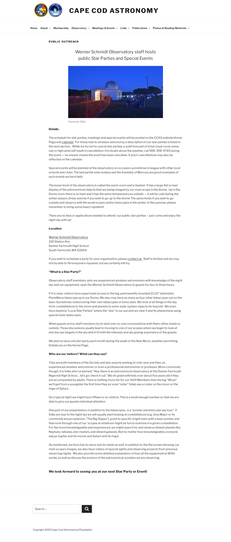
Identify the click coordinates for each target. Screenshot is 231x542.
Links (123, 28)
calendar (67, 142)
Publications (139, 28)
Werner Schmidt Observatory (68, 237)
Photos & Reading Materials (169, 28)
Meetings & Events (103, 28)
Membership (60, 28)
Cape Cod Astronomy (114, 11)
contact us (135, 259)
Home (33, 28)
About (44, 28)
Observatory (79, 28)
